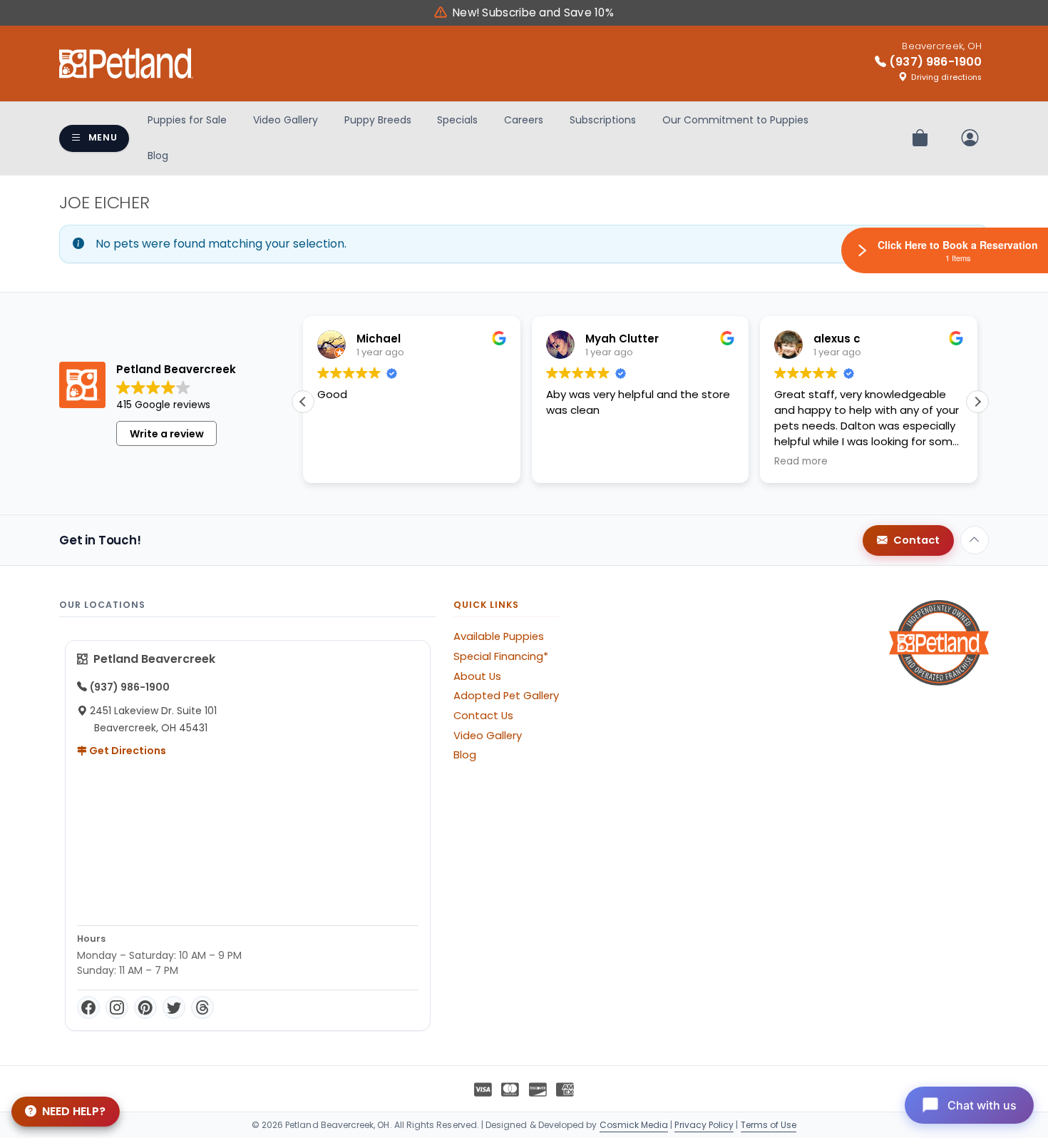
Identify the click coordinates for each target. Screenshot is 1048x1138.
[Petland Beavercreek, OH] (126, 63)
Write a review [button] (167, 434)
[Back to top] (974, 540)
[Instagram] (117, 1007)
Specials (457, 120)
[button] (977, 401)
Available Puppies (498, 636)
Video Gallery (285, 120)
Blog (158, 155)
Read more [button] (801, 461)
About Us (477, 676)
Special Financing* (500, 656)
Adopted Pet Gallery (506, 696)
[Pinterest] (145, 1007)
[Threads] (202, 1007)
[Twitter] (174, 1007)
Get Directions (126, 750)
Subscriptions (603, 120)
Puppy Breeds (377, 120)
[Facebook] (88, 1007)
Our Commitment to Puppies (735, 120)
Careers (523, 120)
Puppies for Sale (187, 120)
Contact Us (483, 715)
